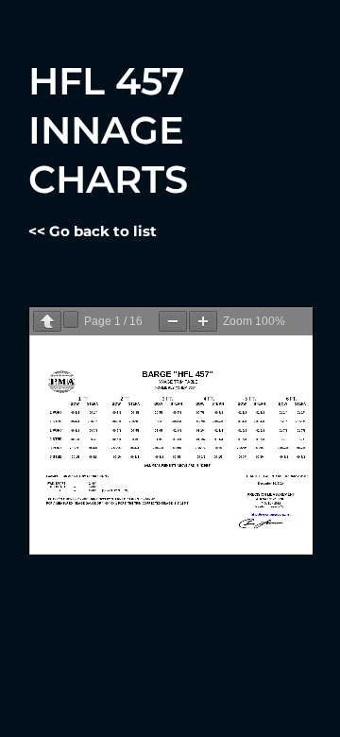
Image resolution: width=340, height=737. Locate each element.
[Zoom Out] (173, 321)
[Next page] (70, 319)
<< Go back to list (92, 231)
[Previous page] (47, 321)
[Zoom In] (203, 321)
